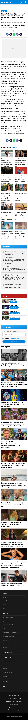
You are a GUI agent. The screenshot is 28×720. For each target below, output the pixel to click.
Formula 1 (5, 647)
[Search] (26, 2)
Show (4, 296)
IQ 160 (4, 628)
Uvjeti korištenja (17, 698)
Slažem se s (12, 338)
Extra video (7, 657)
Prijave (5, 686)
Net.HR (5, 681)
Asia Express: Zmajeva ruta (10, 632)
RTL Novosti (7, 327)
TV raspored (7, 653)
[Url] (20, 34)
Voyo (4, 608)
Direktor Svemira (7, 644)
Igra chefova (6, 621)
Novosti (5, 594)
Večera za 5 (5, 676)
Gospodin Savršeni (8, 636)
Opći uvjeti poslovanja (13, 709)
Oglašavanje (19, 701)
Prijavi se (14, 341)
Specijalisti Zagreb (7, 625)
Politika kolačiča (14, 704)
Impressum (8, 698)
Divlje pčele (5, 640)
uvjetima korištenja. (15, 338)
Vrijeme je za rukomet (8, 661)
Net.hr (14, 147)
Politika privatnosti (9, 701)
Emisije (4, 605)
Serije (4, 597)
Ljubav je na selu (7, 672)
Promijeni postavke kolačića (14, 707)
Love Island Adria (7, 617)
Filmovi (4, 601)
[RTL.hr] (6, 2)
